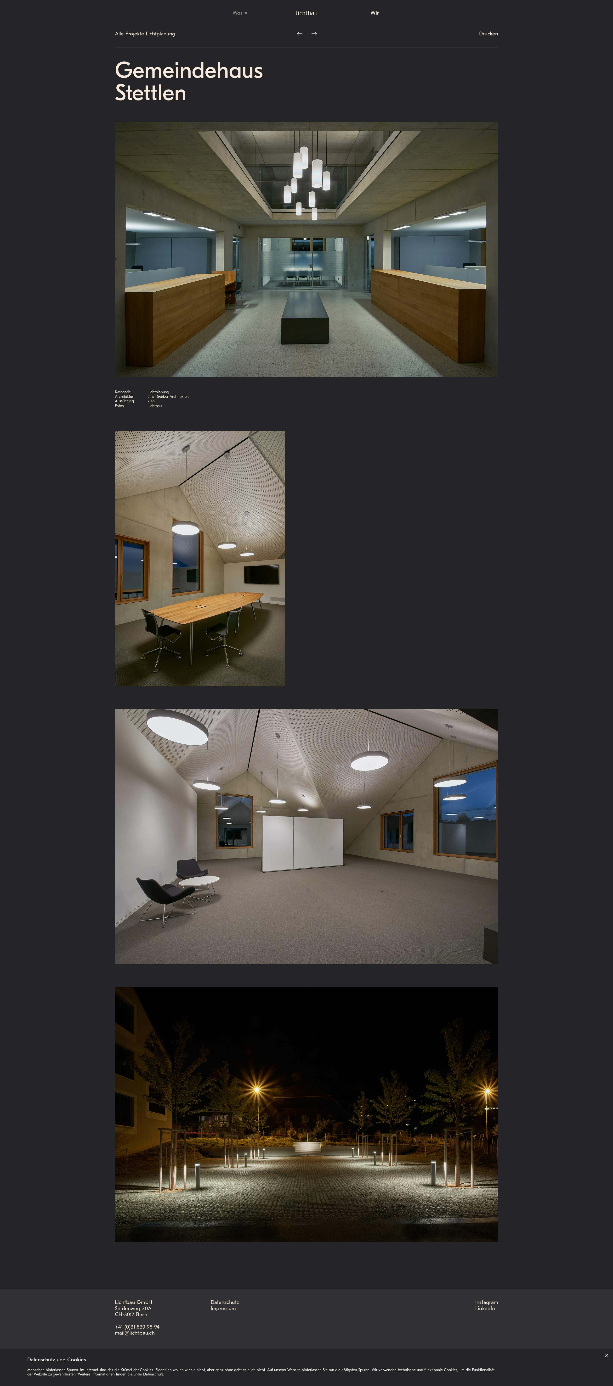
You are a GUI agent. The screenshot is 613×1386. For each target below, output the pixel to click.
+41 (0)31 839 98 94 (137, 1327)
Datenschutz (225, 1302)
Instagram (486, 1302)
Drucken (488, 34)
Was (238, 13)
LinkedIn (485, 1309)
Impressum (223, 1309)
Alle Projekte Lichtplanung (145, 34)
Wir (374, 13)
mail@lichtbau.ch (135, 1333)
